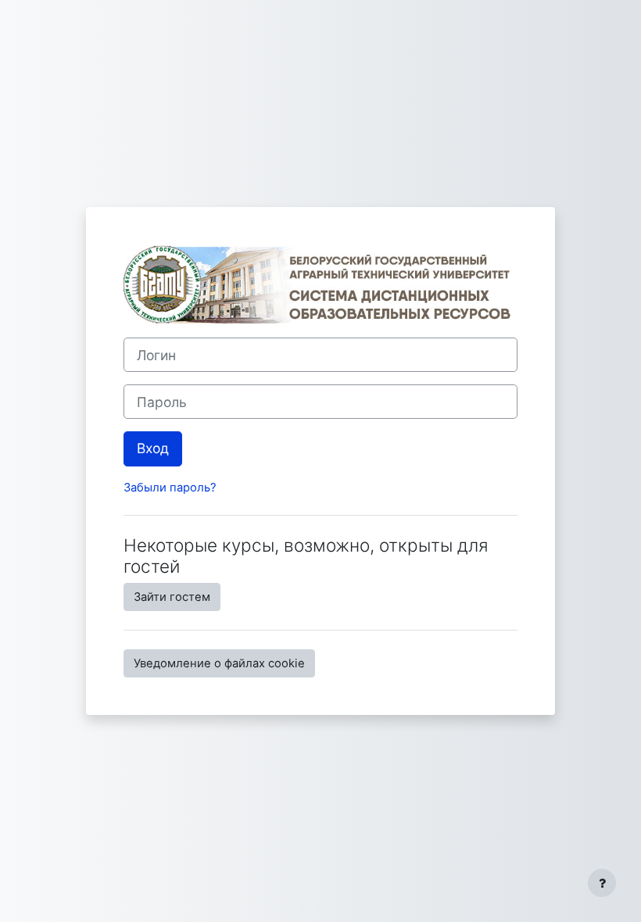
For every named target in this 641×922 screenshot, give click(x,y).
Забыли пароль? (170, 488)
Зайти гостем (172, 597)
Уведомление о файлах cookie (219, 663)
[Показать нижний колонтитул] (602, 883)
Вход (153, 448)
